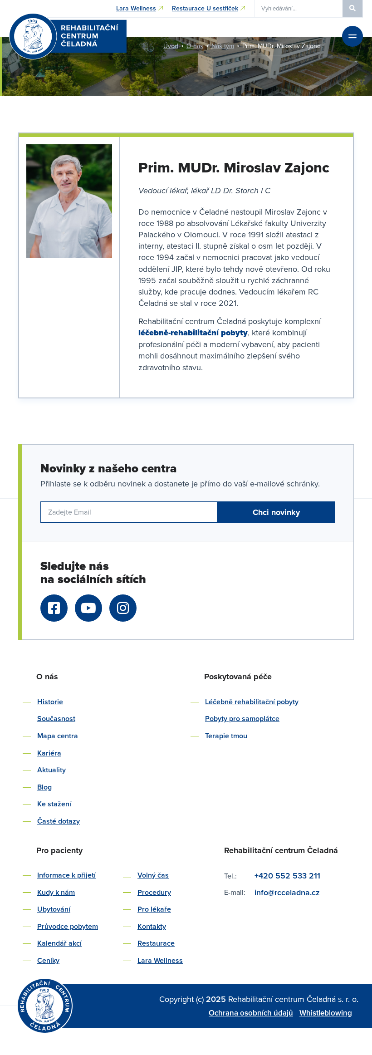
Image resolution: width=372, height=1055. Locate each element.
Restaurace (156, 943)
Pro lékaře (154, 909)
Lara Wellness (160, 960)
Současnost (56, 718)
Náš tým (222, 45)
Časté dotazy (58, 821)
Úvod (170, 45)
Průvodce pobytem (67, 926)
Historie (50, 702)
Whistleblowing (325, 1012)
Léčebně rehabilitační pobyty (252, 702)
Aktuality (51, 770)
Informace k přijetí (66, 875)
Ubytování (53, 909)
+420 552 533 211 (287, 875)
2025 (217, 999)
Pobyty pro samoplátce (242, 718)
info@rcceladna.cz (288, 892)
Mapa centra (57, 736)
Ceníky (48, 960)
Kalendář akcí (59, 943)
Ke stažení (54, 804)
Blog (44, 787)
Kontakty (151, 926)
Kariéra (49, 753)
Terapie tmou (226, 736)
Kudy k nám (56, 892)
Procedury (154, 892)
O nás (194, 45)
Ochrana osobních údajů (251, 1012)
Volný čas (153, 875)
